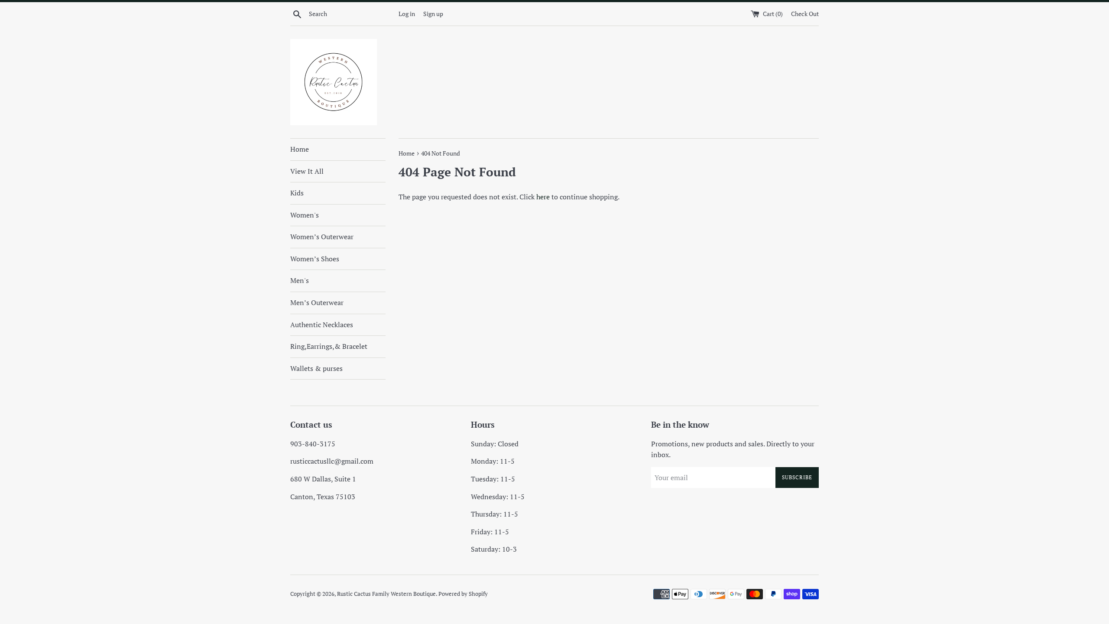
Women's (304, 215)
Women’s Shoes (314, 258)
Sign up (433, 14)
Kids (297, 193)
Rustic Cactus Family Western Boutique (386, 594)
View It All (307, 171)
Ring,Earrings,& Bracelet (328, 346)
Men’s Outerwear (317, 302)
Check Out (805, 14)
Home (299, 149)
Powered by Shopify (463, 594)
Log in (407, 14)
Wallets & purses (316, 368)
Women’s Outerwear (321, 236)
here (543, 197)
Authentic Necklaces (321, 324)
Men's (299, 280)
